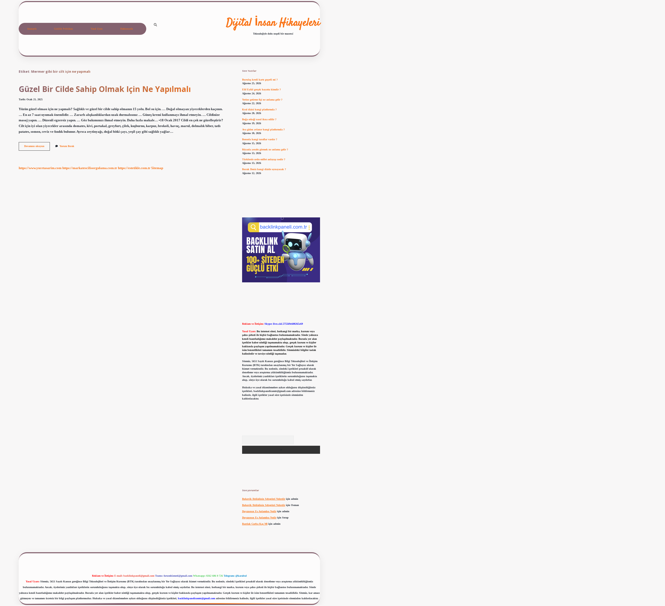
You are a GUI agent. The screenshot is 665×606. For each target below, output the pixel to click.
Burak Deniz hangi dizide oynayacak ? (264, 169)
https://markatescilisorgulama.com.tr (89, 168)
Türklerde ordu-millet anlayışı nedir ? (263, 159)
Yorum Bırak (66, 146)
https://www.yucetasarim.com (40, 168)
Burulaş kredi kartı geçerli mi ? (260, 79)
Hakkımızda (126, 28)
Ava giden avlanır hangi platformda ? (263, 129)
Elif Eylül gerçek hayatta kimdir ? (261, 89)
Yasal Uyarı (97, 28)
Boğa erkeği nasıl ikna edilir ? (259, 119)
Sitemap (157, 168)
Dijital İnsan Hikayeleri (273, 23)
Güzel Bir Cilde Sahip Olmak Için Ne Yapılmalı (105, 89)
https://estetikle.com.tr (134, 168)
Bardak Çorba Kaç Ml (255, 523)
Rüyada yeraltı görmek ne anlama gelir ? (265, 149)
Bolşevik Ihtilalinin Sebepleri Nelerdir (263, 498)
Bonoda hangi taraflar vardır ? (259, 139)
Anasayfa (31, 28)
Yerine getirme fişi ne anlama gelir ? (262, 99)
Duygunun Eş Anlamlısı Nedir (259, 511)
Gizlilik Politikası (63, 28)
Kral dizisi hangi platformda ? (259, 109)
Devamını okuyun (37, 147)
